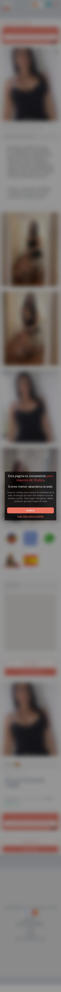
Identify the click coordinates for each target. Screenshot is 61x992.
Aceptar (30, 510)
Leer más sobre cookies (30, 516)
